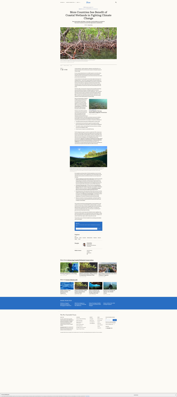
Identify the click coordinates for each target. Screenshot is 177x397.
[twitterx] (63, 69)
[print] (66, 69)
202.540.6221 (89, 252)
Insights (91, 317)
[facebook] (60, 69)
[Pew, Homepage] (88, 2)
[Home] (68, 314)
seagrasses (82, 138)
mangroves (88, 138)
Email (106, 318)
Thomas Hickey (89, 242)
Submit (99, 228)
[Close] (176, 395)
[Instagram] (107, 328)
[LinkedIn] (109, 328)
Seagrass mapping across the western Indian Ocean (85, 178)
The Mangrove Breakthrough (81, 185)
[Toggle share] (116, 67)
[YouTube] (111, 328)
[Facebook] (106, 328)
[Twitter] (110, 328)
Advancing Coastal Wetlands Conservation (80, 260)
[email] (65, 69)
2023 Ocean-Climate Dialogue (88, 193)
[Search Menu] (116, 2)
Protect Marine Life (71, 280)
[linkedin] (62, 69)
